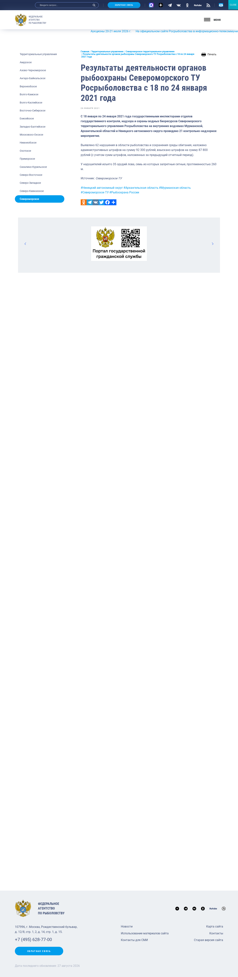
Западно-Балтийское (32, 126)
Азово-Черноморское (33, 70)
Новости (127, 926)
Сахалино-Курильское (33, 166)
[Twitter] (101, 202)
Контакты (216, 933)
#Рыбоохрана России (124, 192)
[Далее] (212, 243)
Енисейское (27, 118)
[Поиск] (94, 5)
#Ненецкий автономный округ (102, 188)
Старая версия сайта (208, 940)
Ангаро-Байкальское (32, 78)
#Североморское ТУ (95, 192)
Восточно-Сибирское (32, 110)
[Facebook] (107, 202)
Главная (85, 51)
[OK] (187, 5)
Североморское (29, 198)
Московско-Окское (31, 134)
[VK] (179, 5)
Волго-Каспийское (31, 102)
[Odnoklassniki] (84, 202)
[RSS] (208, 5)
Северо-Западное (30, 182)
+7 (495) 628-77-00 (33, 939)
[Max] (151, 5)
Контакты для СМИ (134, 940)
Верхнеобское (28, 86)
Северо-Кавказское (32, 191)
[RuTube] (198, 5)
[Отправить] (113, 202)
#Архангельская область (140, 188)
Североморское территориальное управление (150, 51)
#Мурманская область (175, 188)
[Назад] (25, 243)
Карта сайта (214, 926)
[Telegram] (170, 5)
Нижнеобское (28, 142)
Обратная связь (124, 5)
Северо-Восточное (31, 174)
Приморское (27, 158)
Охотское (25, 150)
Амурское (26, 62)
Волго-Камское (29, 94)
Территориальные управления (38, 54)
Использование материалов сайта (145, 933)
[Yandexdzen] (160, 5)
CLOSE (233, 5)
